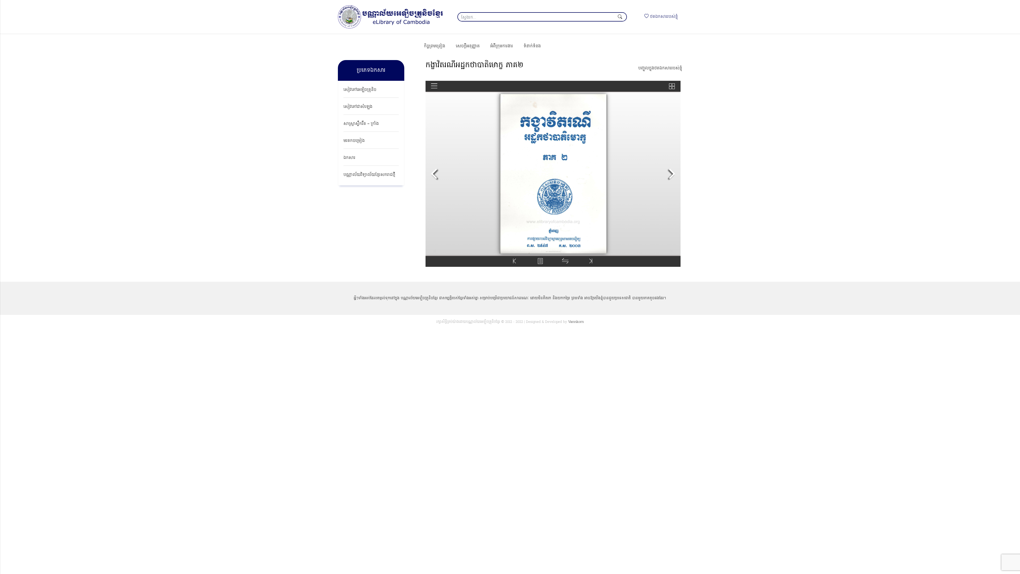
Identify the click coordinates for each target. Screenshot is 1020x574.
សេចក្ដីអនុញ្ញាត (468, 46)
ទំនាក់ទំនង (532, 46)
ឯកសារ (349, 158)
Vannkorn (576, 321)
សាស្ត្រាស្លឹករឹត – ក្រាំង (361, 124)
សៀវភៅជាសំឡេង (357, 107)
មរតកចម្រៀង (354, 141)
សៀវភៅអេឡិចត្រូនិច (359, 90)
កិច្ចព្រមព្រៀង (434, 46)
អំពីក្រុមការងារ (501, 46)
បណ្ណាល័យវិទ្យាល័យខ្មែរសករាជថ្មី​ (369, 175)
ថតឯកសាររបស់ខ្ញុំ (663, 17)
